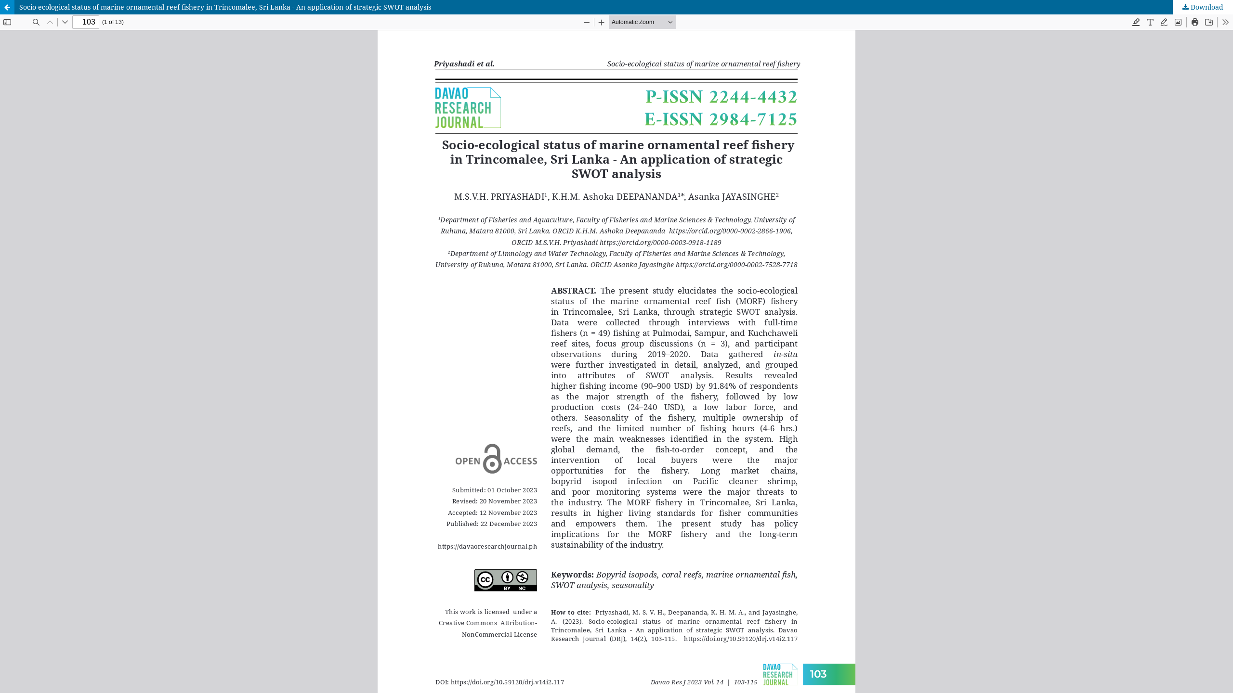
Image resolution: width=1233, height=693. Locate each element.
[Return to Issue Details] (7, 7)
